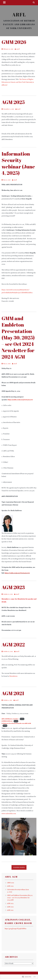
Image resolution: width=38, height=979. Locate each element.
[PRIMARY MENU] (4, 2)
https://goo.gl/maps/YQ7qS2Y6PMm (15, 929)
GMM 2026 (14, 42)
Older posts (19, 867)
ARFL (19, 14)
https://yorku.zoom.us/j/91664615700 (20, 400)
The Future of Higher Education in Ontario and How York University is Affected (18, 82)
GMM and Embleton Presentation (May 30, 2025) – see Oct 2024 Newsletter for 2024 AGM (18, 337)
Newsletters (13, 676)
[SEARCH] (33, 2)
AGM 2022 (13, 644)
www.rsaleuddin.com (9, 813)
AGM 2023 (13, 587)
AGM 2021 (13, 693)
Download (22, 719)
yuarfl (18, 49)
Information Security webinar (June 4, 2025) (18, 163)
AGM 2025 (13, 102)
